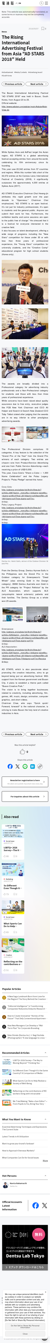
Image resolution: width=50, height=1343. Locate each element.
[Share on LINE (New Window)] (25, 766)
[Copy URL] (40, 766)
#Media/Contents (20, 72)
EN (20, 3)
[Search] (42, 3)
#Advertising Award (35, 72)
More (45, 1160)
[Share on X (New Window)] (17, 766)
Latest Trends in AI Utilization (15, 1136)
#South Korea (7, 75)
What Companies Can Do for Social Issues (20, 1157)
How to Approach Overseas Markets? (18, 1150)
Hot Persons (9, 1175)
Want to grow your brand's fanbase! (18, 1143)
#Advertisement (7, 72)
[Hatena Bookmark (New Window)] (32, 766)
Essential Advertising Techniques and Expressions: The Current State (24, 1128)
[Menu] (46, 3)
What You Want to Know (16, 1119)
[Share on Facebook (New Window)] (10, 766)
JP (16, 3)
